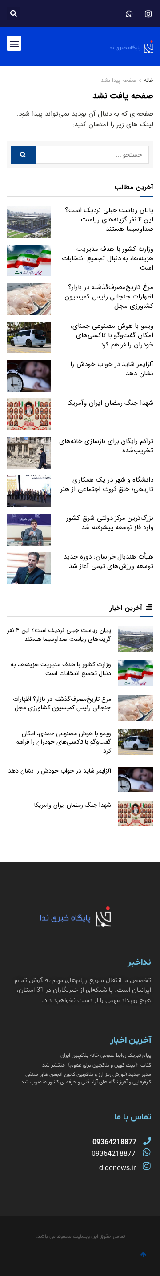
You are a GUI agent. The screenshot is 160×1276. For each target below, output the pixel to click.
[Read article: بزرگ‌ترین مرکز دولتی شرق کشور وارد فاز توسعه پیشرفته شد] (29, 530)
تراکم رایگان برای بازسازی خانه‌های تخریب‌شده (106, 446)
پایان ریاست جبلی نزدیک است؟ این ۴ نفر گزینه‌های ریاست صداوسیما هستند (109, 219)
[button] (13, 13)
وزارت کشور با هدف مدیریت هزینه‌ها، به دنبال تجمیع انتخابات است (107, 258)
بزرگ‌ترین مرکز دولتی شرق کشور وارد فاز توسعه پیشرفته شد (109, 523)
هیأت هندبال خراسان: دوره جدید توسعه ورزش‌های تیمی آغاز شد (108, 561)
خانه (147, 80)
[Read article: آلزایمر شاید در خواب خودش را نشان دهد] (29, 376)
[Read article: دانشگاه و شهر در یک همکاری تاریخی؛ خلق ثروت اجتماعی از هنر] (29, 491)
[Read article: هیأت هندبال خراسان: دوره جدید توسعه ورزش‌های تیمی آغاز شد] (29, 568)
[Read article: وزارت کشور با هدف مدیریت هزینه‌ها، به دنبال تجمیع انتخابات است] (29, 261)
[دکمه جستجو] (23, 155)
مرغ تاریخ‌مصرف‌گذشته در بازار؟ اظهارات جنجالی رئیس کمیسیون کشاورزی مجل (108, 296)
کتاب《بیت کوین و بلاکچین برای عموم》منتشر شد (96, 1065)
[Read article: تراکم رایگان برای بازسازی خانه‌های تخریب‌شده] (29, 453)
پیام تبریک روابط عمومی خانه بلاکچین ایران (105, 1055)
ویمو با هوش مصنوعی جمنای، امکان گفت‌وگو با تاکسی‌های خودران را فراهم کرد (112, 335)
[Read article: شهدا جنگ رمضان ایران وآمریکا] (29, 414)
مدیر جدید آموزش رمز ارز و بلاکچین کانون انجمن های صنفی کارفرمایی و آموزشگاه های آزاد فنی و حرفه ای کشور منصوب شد (86, 1078)
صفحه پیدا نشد (118, 80)
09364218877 (114, 1154)
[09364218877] (147, 1141)
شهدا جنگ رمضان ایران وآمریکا (110, 403)
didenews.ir (117, 1167)
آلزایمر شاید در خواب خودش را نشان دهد (111, 369)
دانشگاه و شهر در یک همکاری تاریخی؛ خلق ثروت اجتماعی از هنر (106, 485)
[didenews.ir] (146, 1166)
